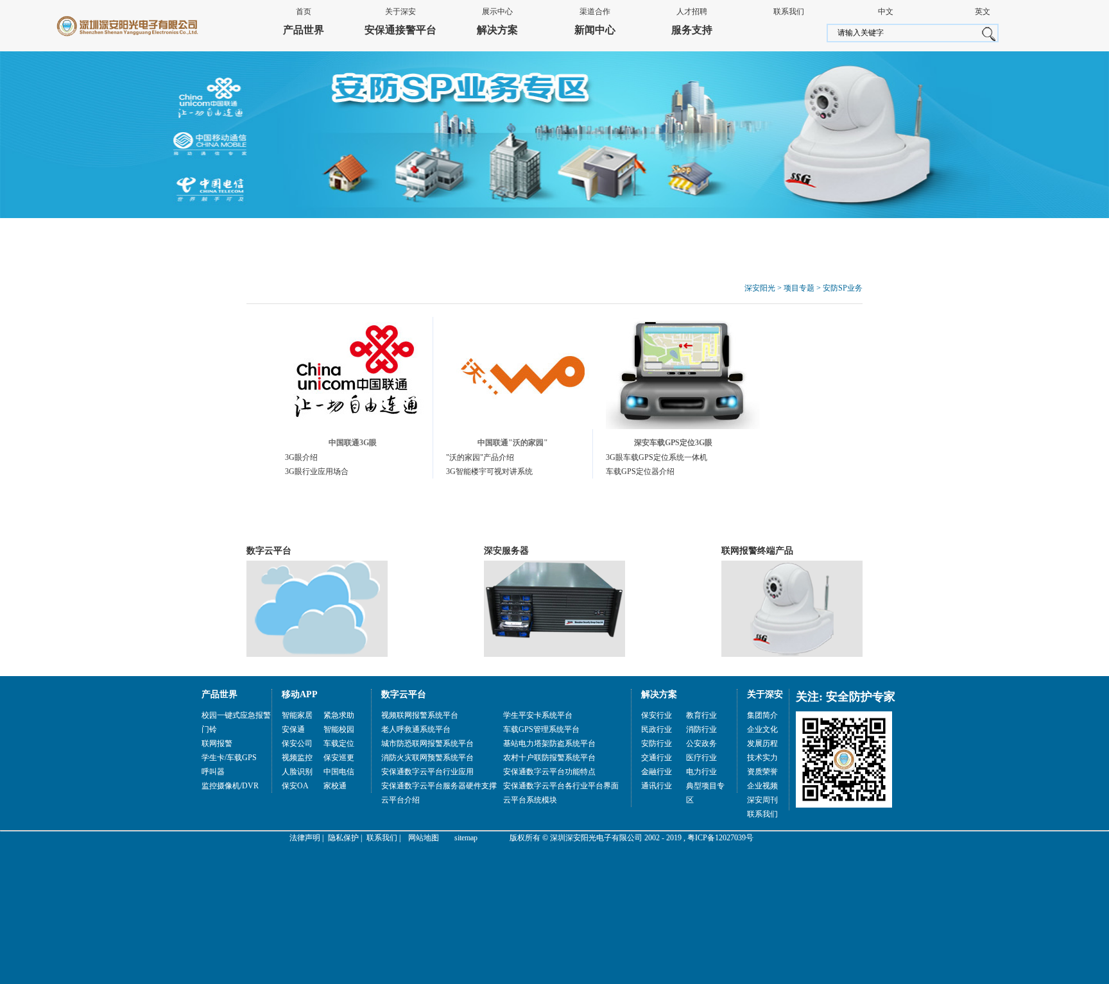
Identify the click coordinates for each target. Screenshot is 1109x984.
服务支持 (691, 29)
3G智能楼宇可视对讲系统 (489, 471)
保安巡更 (338, 757)
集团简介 (762, 715)
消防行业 (701, 729)
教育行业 (701, 715)
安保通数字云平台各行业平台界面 (561, 785)
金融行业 (656, 771)
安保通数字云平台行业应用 (427, 771)
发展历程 (762, 743)
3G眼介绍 (301, 457)
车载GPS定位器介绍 (640, 471)
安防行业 (656, 743)
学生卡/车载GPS (229, 757)
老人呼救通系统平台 (416, 729)
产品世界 (303, 29)
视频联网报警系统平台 (419, 715)
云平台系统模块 (530, 799)
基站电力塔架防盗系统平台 (549, 743)
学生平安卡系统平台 (537, 715)
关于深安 (400, 11)
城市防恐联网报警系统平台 (427, 743)
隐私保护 (343, 837)
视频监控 (297, 757)
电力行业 (701, 771)
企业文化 (762, 729)
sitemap (465, 837)
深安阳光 (759, 288)
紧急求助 (338, 715)
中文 (885, 11)
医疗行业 (701, 757)
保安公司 (297, 743)
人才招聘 (691, 11)
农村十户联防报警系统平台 (549, 757)
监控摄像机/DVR (230, 785)
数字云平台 (268, 551)
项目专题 (799, 288)
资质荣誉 (762, 771)
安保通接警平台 (400, 29)
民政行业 (656, 729)
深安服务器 (506, 551)
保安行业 (656, 715)
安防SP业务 (843, 288)
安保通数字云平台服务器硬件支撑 (439, 785)
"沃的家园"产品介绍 (480, 457)
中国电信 (338, 771)
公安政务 (701, 743)
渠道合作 (595, 11)
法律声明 (304, 837)
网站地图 (423, 837)
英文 (982, 11)
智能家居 (297, 715)
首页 (303, 11)
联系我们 (788, 11)
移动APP (300, 694)
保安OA (295, 785)
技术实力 (762, 757)
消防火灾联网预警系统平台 (427, 757)
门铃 (209, 729)
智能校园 (338, 729)
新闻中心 (594, 29)
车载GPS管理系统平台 (541, 729)
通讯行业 (656, 785)
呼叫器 (213, 771)
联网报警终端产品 (757, 551)
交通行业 (656, 757)
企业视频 (762, 785)
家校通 (335, 785)
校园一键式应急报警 (236, 715)
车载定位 (338, 743)
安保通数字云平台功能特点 (549, 771)
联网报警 (217, 743)
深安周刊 (762, 799)
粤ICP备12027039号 (720, 837)
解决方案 (497, 29)
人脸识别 (297, 771)
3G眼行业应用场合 (316, 471)
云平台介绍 (400, 799)
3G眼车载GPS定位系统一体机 (656, 457)
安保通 (293, 729)
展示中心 (497, 11)
